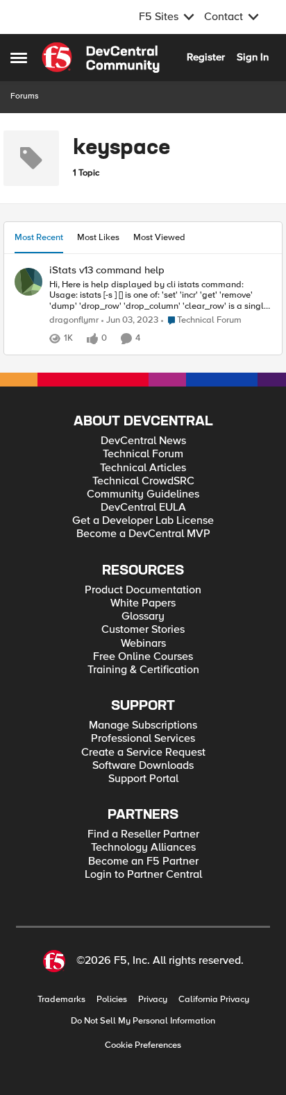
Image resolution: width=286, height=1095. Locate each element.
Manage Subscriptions (143, 725)
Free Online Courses (143, 656)
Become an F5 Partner (143, 861)
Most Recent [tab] (39, 237)
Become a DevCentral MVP (143, 534)
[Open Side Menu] (18, 57)
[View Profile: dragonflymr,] (28, 282)
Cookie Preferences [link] (143, 1045)
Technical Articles (143, 468)
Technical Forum (143, 454)
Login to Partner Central (143, 874)
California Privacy (213, 999)
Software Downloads (143, 765)
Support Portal (143, 779)
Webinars (143, 643)
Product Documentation (143, 590)
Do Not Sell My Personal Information (143, 1021)
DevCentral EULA (143, 507)
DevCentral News (143, 441)
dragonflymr (74, 320)
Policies (111, 999)
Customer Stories (143, 629)
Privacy (152, 999)
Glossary (143, 616)
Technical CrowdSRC (143, 481)
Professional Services (143, 738)
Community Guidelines (143, 494)
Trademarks (61, 999)
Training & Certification (143, 670)
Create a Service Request (143, 752)
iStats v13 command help (107, 270)
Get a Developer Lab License (143, 520)
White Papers (143, 603)
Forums (24, 96)
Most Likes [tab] (98, 237)
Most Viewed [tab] (159, 237)
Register (206, 57)
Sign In (253, 57)
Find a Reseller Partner (143, 834)
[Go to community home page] (100, 57)
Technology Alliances (143, 847)
